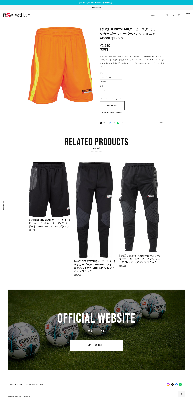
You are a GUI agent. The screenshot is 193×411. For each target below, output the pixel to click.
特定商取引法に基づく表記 (34, 384)
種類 (101, 73)
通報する (162, 122)
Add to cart (112, 106)
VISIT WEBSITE (96, 345)
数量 (101, 86)
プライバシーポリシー (15, 384)
